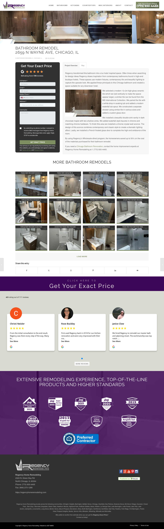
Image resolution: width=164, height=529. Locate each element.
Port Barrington (134, 509)
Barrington (78, 504)
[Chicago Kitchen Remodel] (162, 264)
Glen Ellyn (30, 506)
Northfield (104, 509)
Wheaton (85, 511)
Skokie (71, 511)
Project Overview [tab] (71, 65)
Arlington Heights (68, 504)
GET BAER (50, 525)
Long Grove (45, 509)
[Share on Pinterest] (93, 270)
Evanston (140, 504)
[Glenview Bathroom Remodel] (2, 264)
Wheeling (92, 511)
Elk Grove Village (130, 504)
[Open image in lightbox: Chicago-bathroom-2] (65, 26)
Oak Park (112, 509)
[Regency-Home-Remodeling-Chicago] (14, 5)
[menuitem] (51, 5)
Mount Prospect (64, 509)
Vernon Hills (78, 511)
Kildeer (97, 506)
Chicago (95, 504)
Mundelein (73, 509)
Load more (82, 256)
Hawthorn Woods (62, 506)
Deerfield (101, 504)
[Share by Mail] (137, 270)
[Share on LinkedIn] (115, 270)
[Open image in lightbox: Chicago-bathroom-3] (109, 26)
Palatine (118, 509)
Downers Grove (119, 504)
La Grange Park (105, 506)
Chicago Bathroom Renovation (90, 146)
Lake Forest (126, 506)
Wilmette (99, 511)
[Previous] (5, 27)
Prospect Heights (62, 511)
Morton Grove (54, 509)
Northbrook (97, 509)
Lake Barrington (116, 506)
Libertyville (28, 509)
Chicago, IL (38, 58)
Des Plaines (109, 504)
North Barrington (87, 509)
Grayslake (44, 506)
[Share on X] (49, 270)
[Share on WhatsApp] (71, 270)
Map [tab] (82, 65)
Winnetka (108, 511)
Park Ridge (125, 509)
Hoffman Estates (84, 506)
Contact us (79, 517)
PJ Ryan (51, 58)
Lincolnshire (36, 509)
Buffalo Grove (87, 504)
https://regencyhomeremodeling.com (30, 492)
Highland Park (73, 506)
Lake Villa (134, 506)
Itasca (92, 506)
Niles (79, 509)
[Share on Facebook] (26, 270)
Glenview (37, 506)
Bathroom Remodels (25, 58)
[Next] (158, 27)
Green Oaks (52, 506)
